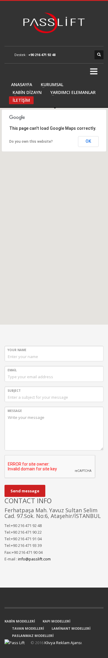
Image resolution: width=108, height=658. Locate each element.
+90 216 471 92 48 (42, 54)
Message (15, 411)
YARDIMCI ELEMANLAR (73, 92)
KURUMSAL (52, 84)
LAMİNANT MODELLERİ (71, 628)
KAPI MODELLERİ (56, 621)
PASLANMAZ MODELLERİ (33, 635)
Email (12, 370)
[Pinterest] (84, 54)
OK (88, 141)
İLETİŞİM (21, 100)
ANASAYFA (21, 84)
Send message (24, 491)
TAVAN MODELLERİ (28, 628)
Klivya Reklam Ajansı (63, 642)
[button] (54, 213)
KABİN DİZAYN (27, 92)
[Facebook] (66, 54)
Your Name (17, 350)
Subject (14, 390)
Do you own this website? (31, 141)
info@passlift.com (34, 559)
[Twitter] (75, 54)
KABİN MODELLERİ (19, 621)
